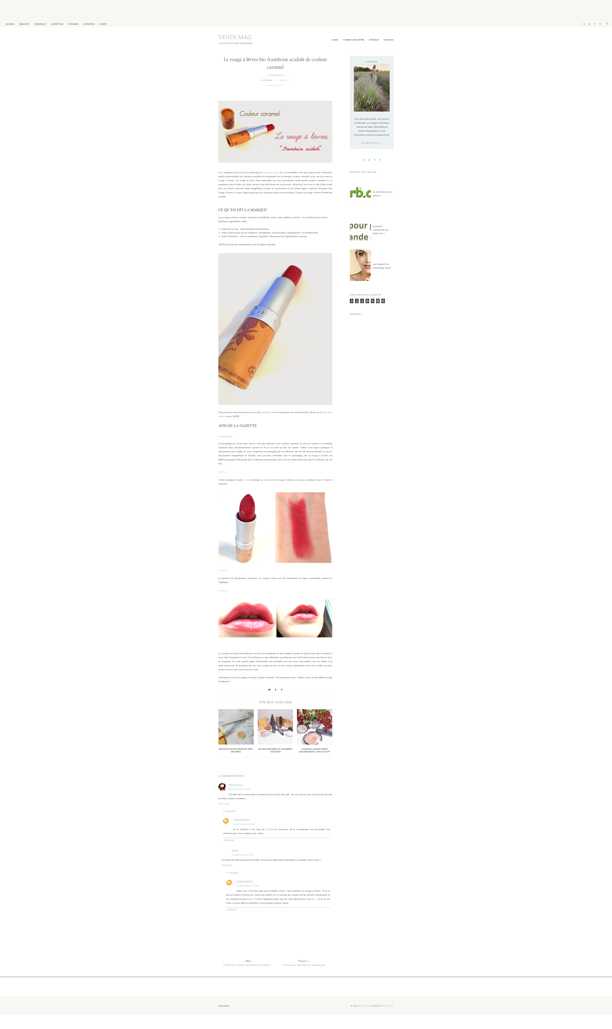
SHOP (103, 24)
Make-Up (285, 80)
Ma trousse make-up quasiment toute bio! (275, 750)
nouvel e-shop (271, 172)
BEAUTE (24, 24)
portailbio (265, 412)
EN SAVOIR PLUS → (371, 143)
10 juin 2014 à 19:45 (248, 885)
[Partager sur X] (269, 689)
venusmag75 (241, 819)
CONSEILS (39, 24)
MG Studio (388, 1006)
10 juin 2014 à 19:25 (243, 855)
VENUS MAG (234, 37)
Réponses (230, 811)
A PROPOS (89, 24)
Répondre (224, 804)
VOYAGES (74, 24)
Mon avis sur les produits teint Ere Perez (236, 750)
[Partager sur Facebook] (275, 689)
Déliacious (236, 785)
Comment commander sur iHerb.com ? (381, 230)
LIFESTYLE (56, 24)
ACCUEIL (10, 24)
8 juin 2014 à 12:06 (243, 824)
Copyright (223, 1006)
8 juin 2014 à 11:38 (239, 789)
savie (235, 850)
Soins (335, 40)
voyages (389, 40)
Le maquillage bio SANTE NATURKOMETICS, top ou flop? (314, 750)
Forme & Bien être (353, 40)
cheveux (374, 40)
